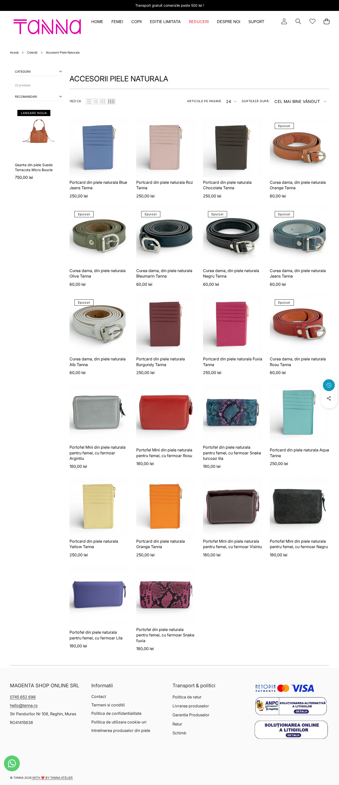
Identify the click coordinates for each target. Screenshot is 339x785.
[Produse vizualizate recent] (329, 385)
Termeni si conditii (108, 704)
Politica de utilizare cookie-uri (118, 722)
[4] (111, 101)
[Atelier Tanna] (47, 28)
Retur (177, 724)
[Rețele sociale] (329, 398)
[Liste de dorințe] (312, 21)
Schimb (179, 732)
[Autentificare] (284, 21)
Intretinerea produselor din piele (120, 730)
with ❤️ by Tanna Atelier (52, 778)
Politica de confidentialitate (116, 713)
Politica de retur (187, 696)
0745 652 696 (23, 696)
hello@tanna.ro (24, 705)
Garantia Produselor (190, 714)
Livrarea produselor (190, 705)
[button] (298, 21)
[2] (96, 101)
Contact (98, 696)
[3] (103, 101)
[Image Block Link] (291, 706)
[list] (89, 101)
